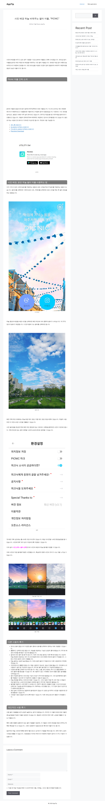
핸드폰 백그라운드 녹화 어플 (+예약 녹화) (85, 32)
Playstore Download (17, 131)
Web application (92, 4)
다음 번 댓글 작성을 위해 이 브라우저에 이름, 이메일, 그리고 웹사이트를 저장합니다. (35, 788)
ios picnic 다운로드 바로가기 (20, 127)
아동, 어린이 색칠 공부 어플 (82, 69)
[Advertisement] (37, 43)
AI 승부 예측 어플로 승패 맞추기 (83, 42)
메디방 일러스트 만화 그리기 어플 (83, 61)
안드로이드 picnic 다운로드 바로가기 (22, 129)
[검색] (95, 16)
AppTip (10, 4)
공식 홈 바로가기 (16, 125)
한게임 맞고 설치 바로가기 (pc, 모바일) (84, 39)
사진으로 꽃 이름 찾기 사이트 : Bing (84, 36)
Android (82, 4)
